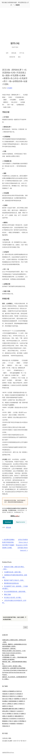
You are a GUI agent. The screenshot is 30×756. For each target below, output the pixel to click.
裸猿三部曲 (7, 594)
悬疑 (11, 698)
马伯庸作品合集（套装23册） (13, 572)
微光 (19, 57)
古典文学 (12, 693)
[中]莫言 (9, 88)
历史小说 (5, 698)
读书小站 (15, 43)
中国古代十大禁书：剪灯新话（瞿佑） (12, 666)
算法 (11, 706)
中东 (4, 713)
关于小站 (21, 53)
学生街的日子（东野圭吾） (9, 648)
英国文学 (13, 711)
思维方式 (5, 696)
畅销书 (22, 708)
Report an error (20, 522)
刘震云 (5, 716)
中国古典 (5, 693)
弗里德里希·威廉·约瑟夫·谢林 (10, 708)
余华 (4, 703)
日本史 (24, 698)
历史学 (19, 691)
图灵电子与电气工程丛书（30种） (14, 580)
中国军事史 (17, 698)
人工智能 (19, 696)
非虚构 (23, 713)
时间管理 (13, 723)
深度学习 (5, 706)
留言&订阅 (12, 57)
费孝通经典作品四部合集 (11, 583)
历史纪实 (17, 713)
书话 (11, 721)
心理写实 (10, 703)
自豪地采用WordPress (8, 752)
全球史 (16, 703)
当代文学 (20, 711)
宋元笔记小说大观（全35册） (13, 597)
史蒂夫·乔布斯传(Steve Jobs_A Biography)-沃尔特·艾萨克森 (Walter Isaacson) (22, 545)
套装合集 (14, 53)
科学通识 (10, 713)
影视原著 (5, 721)
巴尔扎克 (21, 718)
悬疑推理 (12, 691)
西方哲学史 (6, 723)
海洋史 (21, 703)
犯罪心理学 (6, 711)
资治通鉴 (5, 701)
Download (8, 522)
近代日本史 (14, 718)
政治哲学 (11, 716)
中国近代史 (6, 718)
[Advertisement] (15, 23)
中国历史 (5, 691)
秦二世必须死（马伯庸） (8, 655)
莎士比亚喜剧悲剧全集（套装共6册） (15, 591)
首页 (7, 53)
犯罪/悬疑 (22, 721)
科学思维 (20, 723)
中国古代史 (6, 726)
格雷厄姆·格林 (13, 701)
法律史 (16, 721)
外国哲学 (22, 701)
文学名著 (19, 693)
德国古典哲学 (19, 716)
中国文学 (12, 696)
